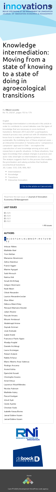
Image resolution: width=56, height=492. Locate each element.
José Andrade (10, 331)
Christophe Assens (12, 377)
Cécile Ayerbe (10, 404)
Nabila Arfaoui (10, 358)
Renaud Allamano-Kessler (15, 308)
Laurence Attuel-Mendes (15, 384)
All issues (47, 225)
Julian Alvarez (10, 312)
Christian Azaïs (10, 407)
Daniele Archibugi (11, 346)
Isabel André (9, 335)
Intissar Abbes (10, 246)
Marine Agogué (11, 269)
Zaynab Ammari (11, 327)
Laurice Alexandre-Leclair (15, 296)
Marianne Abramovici (13, 258)
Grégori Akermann (12, 285)
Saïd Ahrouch (10, 273)
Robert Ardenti (10, 354)
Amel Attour (9, 381)
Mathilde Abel (10, 250)
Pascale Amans (11, 315)
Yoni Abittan (9, 254)
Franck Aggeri (10, 265)
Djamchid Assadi (11, 373)
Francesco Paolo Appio (14, 338)
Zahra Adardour (11, 262)
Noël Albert (9, 288)
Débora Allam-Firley (12, 304)
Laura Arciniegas (11, 350)
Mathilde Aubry (10, 392)
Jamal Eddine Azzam (13, 415)
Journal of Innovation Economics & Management (25, 198)
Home (29, 475)
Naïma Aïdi (9, 277)
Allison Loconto (12, 110)
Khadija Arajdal (10, 342)
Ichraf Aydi (8, 400)
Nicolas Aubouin (11, 388)
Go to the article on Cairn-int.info (37, 186)
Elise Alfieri (9, 300)
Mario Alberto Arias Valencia (16, 361)
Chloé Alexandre (11, 292)
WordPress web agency (39, 488)
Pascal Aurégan (11, 396)
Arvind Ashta (9, 369)
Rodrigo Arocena (11, 365)
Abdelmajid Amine (12, 323)
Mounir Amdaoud (12, 319)
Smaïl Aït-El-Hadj (11, 281)
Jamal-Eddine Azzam (13, 419)
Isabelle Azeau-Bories (13, 411)
